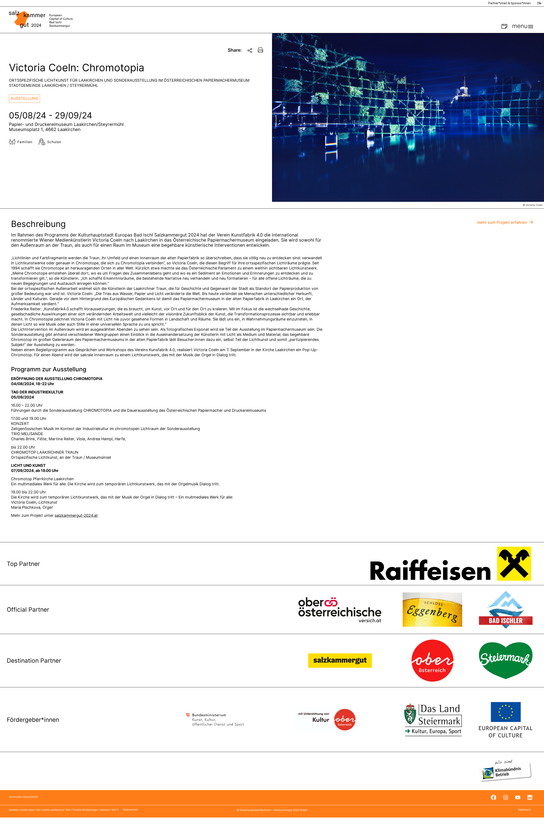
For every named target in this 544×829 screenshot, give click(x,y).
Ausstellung (24, 98)
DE (539, 3)
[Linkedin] (529, 797)
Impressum (524, 809)
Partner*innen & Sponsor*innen (509, 3)
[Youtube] (517, 797)
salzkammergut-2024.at (76, 515)
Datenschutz (130, 809)
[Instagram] (505, 797)
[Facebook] (493, 797)
